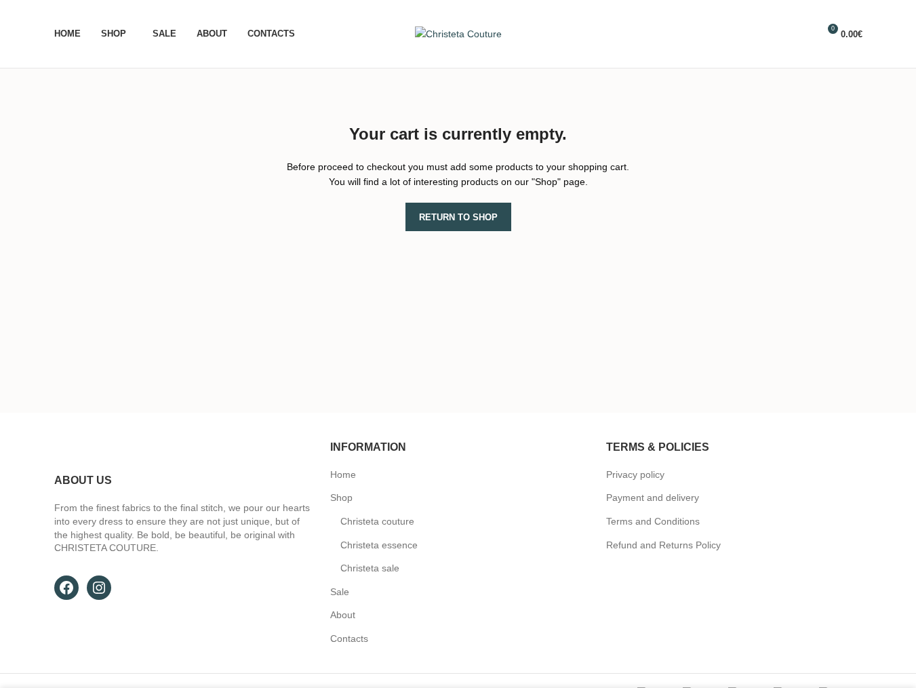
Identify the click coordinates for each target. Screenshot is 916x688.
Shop (341, 497)
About (342, 614)
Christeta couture (377, 521)
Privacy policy (635, 474)
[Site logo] (458, 33)
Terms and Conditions (653, 521)
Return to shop (458, 217)
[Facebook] (66, 587)
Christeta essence (379, 545)
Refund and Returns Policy (663, 545)
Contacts (349, 638)
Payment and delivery (652, 497)
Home (343, 474)
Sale (339, 591)
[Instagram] (99, 587)
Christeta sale (369, 568)
